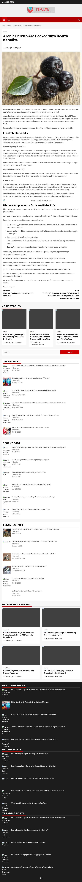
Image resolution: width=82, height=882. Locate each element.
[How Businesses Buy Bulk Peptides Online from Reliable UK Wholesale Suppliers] (21, 617)
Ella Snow (18, 342)
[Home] (4, 19)
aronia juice (10, 287)
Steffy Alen (18, 48)
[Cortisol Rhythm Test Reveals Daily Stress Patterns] (21, 655)
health (5, 32)
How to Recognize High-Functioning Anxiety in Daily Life (13, 336)
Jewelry (46, 668)
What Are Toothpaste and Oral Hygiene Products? (18, 293)
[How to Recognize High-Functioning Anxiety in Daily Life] (14, 319)
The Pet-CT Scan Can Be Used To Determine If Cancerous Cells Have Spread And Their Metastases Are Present (60, 294)
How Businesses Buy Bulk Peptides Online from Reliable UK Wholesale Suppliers (18, 635)
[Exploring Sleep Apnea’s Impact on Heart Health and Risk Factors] (68, 319)
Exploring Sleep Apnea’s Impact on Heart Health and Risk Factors (67, 336)
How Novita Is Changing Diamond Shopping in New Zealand (58, 672)
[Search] (79, 20)
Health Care (6, 668)
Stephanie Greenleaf (38, 344)
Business (6, 630)
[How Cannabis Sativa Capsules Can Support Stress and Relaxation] (41, 319)
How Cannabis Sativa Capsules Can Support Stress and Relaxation (40, 336)
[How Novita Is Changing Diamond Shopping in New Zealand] (61, 655)
